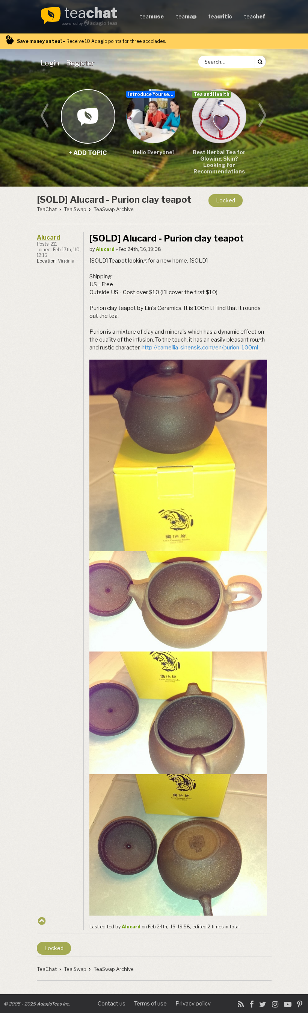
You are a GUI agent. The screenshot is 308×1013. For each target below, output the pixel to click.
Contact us (111, 1003)
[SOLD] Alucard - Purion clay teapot (114, 199)
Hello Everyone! (153, 152)
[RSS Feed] (241, 1004)
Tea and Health (211, 94)
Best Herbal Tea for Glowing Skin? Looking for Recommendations (219, 162)
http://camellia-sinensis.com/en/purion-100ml (200, 347)
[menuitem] (51, 62)
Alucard (48, 237)
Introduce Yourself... (151, 94)
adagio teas (104, 23)
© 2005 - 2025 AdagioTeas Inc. (37, 1004)
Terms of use (150, 1003)
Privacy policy (193, 1003)
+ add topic (87, 116)
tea (91, 13)
